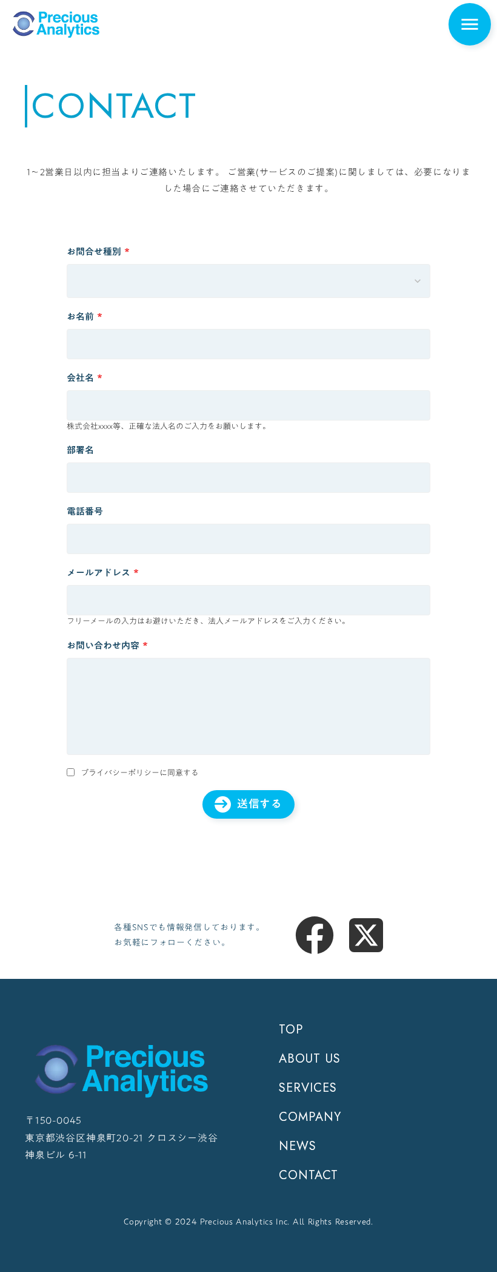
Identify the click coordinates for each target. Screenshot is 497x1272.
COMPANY (310, 1117)
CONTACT (308, 1175)
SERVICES (308, 1088)
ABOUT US (310, 1058)
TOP (291, 1029)
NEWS (297, 1146)
